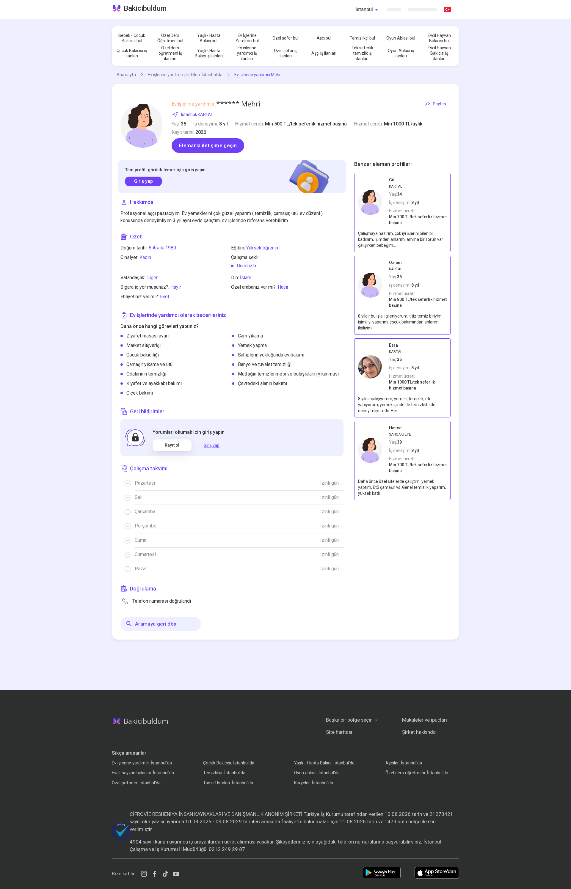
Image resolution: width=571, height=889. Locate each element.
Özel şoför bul (285, 38)
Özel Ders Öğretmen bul (170, 38)
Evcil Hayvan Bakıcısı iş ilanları (439, 53)
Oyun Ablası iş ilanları (401, 53)
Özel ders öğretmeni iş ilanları (170, 53)
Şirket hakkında (419, 732)
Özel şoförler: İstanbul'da (136, 783)
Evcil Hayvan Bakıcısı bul (439, 38)
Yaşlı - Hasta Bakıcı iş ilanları (209, 53)
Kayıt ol (172, 445)
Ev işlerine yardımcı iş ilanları (247, 53)
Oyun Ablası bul (400, 38)
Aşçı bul (324, 38)
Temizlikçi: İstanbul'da (224, 772)
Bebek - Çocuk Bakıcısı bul (131, 38)
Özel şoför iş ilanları (285, 53)
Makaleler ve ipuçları (424, 720)
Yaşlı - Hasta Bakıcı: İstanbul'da (324, 763)
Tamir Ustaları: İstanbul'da (228, 783)
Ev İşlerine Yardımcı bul (247, 38)
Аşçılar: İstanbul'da (403, 763)
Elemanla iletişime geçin (208, 145)
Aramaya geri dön (155, 624)
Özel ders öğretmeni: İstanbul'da (416, 772)
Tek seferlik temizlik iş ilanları (362, 53)
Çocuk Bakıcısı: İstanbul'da (228, 763)
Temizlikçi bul (362, 38)
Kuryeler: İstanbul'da (313, 783)
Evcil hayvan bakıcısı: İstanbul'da (143, 772)
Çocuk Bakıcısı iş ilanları (132, 53)
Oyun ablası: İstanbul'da (317, 772)
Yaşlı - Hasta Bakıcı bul (208, 38)
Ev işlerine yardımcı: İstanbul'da (142, 763)
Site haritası (339, 732)
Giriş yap (143, 181)
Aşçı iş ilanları (323, 53)
